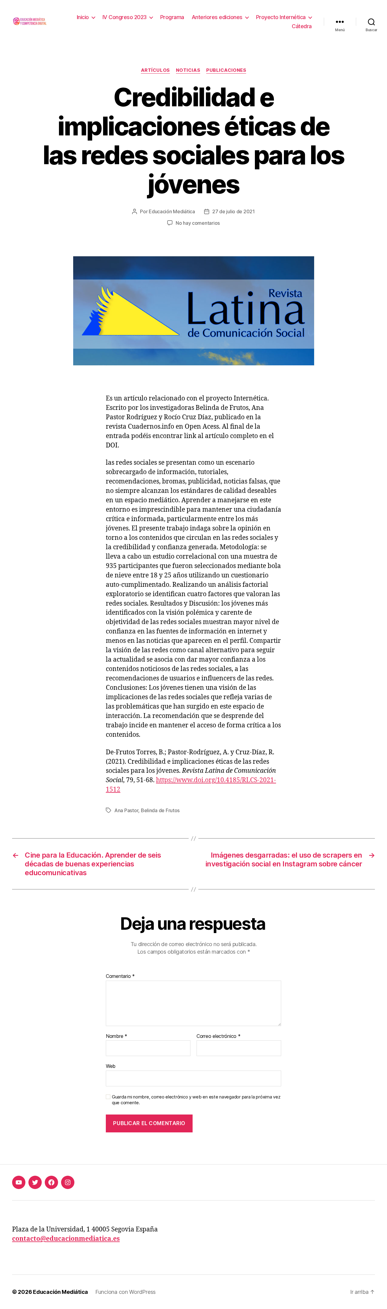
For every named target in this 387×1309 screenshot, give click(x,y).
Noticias (188, 70)
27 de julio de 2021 (233, 211)
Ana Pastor (126, 810)
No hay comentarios (198, 223)
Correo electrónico (219, 1036)
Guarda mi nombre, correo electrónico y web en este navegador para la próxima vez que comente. (196, 1099)
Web (110, 1066)
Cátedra (302, 26)
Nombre (116, 1036)
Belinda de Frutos (160, 810)
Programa (172, 17)
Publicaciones (226, 70)
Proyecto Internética (281, 17)
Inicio (83, 17)
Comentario (120, 976)
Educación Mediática (172, 211)
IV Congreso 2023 (124, 17)
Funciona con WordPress (125, 1292)
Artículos (155, 70)
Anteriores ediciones (217, 17)
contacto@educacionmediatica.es (66, 1239)
